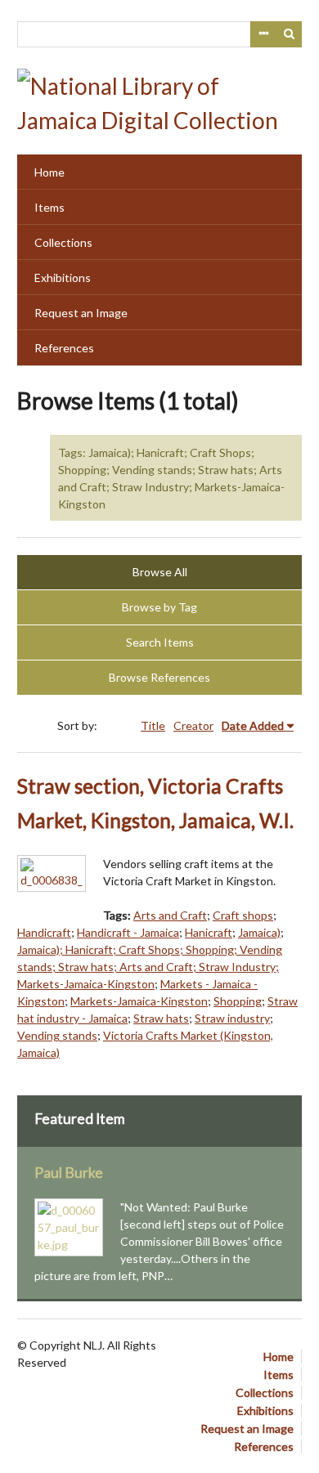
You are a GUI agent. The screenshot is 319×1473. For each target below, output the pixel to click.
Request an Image (81, 313)
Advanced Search (263, 34)
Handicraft (44, 932)
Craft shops (243, 915)
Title (153, 725)
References (64, 348)
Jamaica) (259, 932)
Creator (193, 725)
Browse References (159, 677)
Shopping (237, 1001)
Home (49, 172)
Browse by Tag (159, 607)
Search (289, 34)
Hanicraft (208, 932)
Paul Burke (68, 1172)
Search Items (160, 642)
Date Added (253, 725)
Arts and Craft (170, 915)
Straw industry (232, 1018)
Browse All (160, 572)
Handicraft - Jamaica (128, 932)
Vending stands (57, 1035)
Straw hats (161, 1018)
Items (49, 207)
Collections (63, 242)
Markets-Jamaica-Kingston (139, 1001)
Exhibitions (62, 277)
